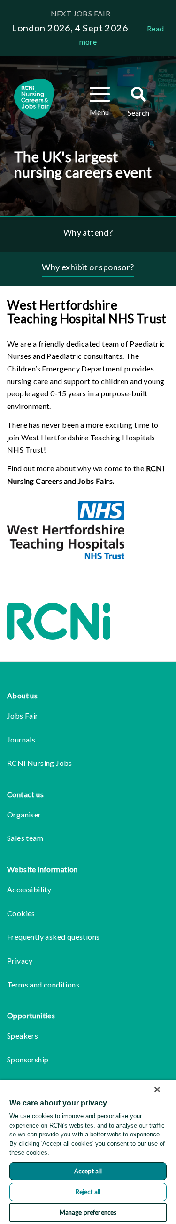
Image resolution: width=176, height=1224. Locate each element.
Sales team (25, 837)
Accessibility (29, 889)
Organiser (24, 814)
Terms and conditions (43, 984)
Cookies (21, 913)
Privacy (20, 960)
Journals (21, 739)
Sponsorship (27, 1059)
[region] (88, 1152)
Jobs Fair (22, 715)
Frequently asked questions (53, 936)
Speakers (22, 1035)
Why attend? (88, 232)
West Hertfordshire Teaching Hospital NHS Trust (87, 311)
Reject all (88, 1191)
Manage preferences (88, 1212)
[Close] (157, 1089)
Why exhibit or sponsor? (88, 267)
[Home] (34, 99)
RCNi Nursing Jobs (39, 762)
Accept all (87, 1171)
